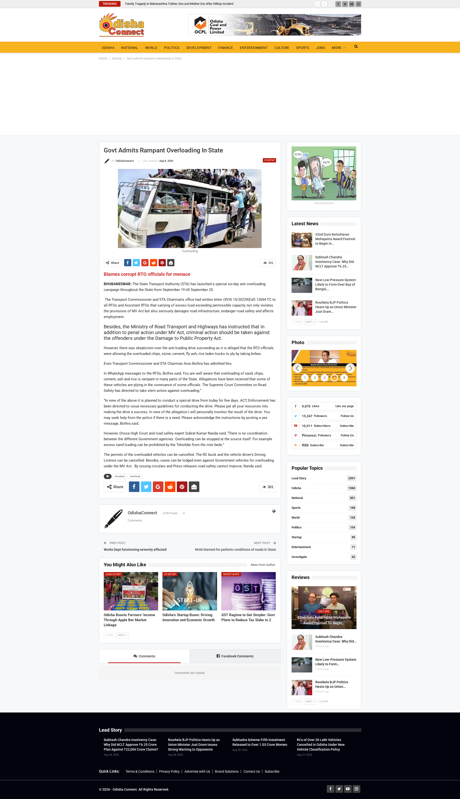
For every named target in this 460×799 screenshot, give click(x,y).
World (151, 48)
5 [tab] (344, 378)
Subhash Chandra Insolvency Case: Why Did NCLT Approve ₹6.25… (334, 261)
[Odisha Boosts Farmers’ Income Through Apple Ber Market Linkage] (131, 591)
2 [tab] (315, 378)
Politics (171, 48)
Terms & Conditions (140, 771)
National (129, 48)
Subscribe (272, 771)
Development (198, 48)
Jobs (320, 48)
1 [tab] (305, 378)
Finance (225, 48)
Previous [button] (297, 368)
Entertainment (254, 48)
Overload (135, 476)
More (337, 48)
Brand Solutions (227, 771)
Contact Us (251, 771)
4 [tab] (334, 378)
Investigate (231, 574)
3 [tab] (325, 378)
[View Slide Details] (324, 368)
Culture (282, 48)
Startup (269, 160)
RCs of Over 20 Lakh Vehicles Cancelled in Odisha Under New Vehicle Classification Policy (321, 744)
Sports (302, 48)
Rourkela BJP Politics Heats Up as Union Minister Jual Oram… (335, 307)
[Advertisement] (230, 97)
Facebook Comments (237, 656)
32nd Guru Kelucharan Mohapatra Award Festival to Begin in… (335, 238)
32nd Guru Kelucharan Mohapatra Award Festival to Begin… (324, 620)
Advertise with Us (197, 771)
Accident (120, 476)
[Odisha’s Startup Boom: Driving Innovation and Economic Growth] (189, 591)
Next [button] (350, 368)
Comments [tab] (147, 656)
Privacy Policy (169, 771)
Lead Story (113, 574)
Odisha (108, 48)
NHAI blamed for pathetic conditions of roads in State (235, 549)
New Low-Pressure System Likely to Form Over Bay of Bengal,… (335, 284)
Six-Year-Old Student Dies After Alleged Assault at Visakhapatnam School (175, 4)
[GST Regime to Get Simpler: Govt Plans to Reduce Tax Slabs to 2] (248, 591)
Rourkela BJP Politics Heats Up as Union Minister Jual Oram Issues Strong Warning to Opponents (194, 744)
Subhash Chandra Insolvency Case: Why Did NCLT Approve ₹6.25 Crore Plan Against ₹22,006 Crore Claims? (131, 744)
